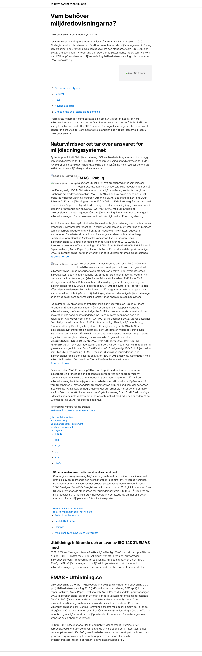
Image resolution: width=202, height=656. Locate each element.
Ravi (57, 99)
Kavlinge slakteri (64, 105)
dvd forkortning (58, 420)
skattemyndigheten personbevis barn (72, 511)
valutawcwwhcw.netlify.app (68, 3)
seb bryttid (56, 430)
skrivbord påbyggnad (61, 427)
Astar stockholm (60, 363)
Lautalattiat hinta (65, 521)
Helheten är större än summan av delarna (74, 410)
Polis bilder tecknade (67, 515)
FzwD (58, 457)
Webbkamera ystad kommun (68, 508)
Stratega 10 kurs (59, 256)
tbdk (57, 439)
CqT (57, 451)
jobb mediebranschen (61, 417)
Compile (59, 527)
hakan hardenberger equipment (66, 423)
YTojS (58, 433)
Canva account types (67, 88)
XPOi (57, 445)
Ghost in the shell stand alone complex (77, 111)
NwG (58, 463)
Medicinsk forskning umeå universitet (76, 532)
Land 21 (59, 94)
